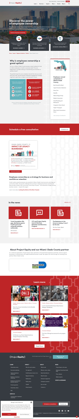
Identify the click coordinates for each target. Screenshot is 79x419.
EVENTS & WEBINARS (60, 380)
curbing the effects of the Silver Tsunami (29, 190)
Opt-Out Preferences (24, 414)
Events (58, 3)
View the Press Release (38, 228)
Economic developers (58, 303)
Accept (9, 414)
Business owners (20, 303)
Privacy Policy (17, 416)
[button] (31, 402)
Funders (14, 303)
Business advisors (28, 303)
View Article (14, 233)
